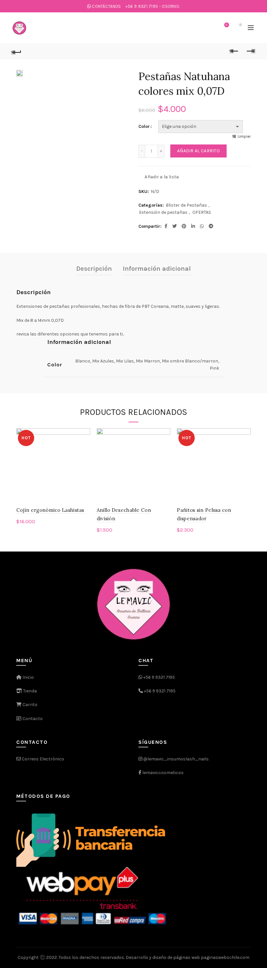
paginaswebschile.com (225, 957)
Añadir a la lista (162, 176)
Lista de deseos (226, 25)
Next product (251, 51)
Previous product (234, 51)
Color (144, 126)
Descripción (94, 268)
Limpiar (244, 136)
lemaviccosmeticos (163, 772)
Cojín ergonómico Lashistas (50, 510)
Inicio (27, 677)
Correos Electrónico (42, 759)
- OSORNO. (152, 6)
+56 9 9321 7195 (159, 677)
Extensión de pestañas (163, 212)
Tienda (29, 691)
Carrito (29, 704)
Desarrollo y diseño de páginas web (163, 957)
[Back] (16, 51)
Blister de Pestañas (186, 205)
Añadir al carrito (198, 151)
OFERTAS (201, 212)
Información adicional (157, 268)
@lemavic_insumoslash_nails (176, 759)
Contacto (32, 718)
